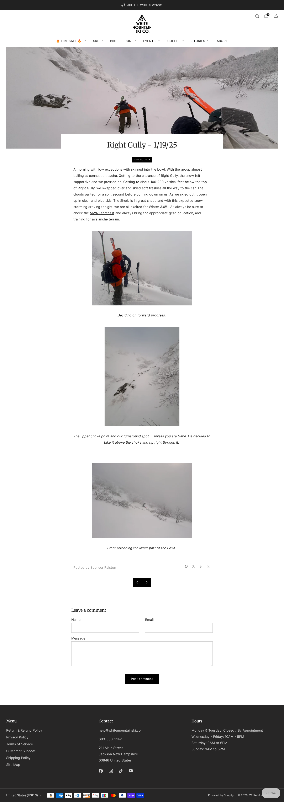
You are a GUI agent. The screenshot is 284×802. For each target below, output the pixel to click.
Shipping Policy (18, 758)
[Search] (257, 16)
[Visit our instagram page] (111, 771)
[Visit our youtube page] (131, 771)
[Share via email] (208, 566)
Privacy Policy (17, 737)
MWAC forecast (102, 213)
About (222, 41)
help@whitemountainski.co (120, 730)
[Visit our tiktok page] (121, 771)
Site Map (13, 765)
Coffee (173, 41)
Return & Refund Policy (24, 730)
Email (149, 619)
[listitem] (142, 5)
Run (128, 41)
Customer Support (21, 751)
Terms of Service (19, 744)
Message (78, 638)
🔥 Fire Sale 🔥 (68, 41)
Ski (95, 41)
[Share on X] (193, 566)
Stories (198, 41)
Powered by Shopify (221, 795)
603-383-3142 (110, 739)
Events (149, 41)
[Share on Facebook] (186, 566)
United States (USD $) (22, 795)
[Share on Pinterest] (201, 566)
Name (75, 619)
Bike (113, 41)
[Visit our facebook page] (101, 771)
